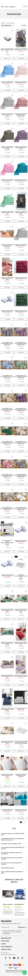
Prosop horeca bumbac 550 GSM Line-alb (21, 709)
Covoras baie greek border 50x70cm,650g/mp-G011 (7, 775)
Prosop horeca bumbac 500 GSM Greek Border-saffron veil (21, 643)
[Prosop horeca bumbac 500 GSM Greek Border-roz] (7, 169)
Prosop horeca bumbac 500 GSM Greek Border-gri (21, 245)
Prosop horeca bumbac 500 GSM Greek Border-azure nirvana (7, 643)
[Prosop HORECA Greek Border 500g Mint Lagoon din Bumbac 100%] (20, 365)
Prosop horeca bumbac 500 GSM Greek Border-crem (21, 82)
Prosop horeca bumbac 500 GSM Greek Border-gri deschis (7, 114)
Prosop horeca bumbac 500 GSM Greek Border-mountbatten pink (21, 114)
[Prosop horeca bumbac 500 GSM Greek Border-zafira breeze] (7, 730)
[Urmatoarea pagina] (25, 822)
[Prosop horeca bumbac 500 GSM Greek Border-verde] (20, 300)
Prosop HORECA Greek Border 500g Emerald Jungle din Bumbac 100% (7, 442)
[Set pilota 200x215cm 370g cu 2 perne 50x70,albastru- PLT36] (20, 894)
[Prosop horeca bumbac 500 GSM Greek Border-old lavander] (7, 136)
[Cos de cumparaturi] (26, 6)
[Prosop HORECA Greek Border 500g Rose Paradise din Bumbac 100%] (7, 464)
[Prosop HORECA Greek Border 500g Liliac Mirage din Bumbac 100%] (20, 332)
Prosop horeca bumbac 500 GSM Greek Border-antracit (21, 49)
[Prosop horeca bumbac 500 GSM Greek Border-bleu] (7, 71)
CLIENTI (3, 944)
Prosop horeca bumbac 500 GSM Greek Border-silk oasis (20, 676)
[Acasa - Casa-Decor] (9, 7)
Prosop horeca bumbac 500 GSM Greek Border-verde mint (7, 212)
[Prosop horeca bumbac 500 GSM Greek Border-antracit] (20, 38)
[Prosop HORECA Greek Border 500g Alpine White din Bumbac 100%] (20, 497)
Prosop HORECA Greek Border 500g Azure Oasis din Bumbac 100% (7, 376)
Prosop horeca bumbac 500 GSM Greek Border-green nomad (21, 610)
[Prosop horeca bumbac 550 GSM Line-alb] (20, 697)
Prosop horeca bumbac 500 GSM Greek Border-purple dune (7, 676)
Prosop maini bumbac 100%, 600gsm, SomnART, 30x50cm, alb (7, 49)
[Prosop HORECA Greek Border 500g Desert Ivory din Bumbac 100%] (20, 431)
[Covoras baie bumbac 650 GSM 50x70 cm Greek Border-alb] (20, 763)
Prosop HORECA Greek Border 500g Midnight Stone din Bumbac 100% (21, 475)
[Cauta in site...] (24, 6)
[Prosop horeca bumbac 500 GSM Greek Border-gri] (20, 234)
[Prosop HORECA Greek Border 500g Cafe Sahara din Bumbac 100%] (7, 497)
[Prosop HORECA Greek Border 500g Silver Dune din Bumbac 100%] (7, 332)
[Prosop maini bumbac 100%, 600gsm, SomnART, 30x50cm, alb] (7, 38)
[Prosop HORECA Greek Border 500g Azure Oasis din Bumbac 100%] (7, 365)
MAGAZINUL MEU (6, 938)
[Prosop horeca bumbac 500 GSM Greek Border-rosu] (20, 267)
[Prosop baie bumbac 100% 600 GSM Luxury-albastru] (20, 799)
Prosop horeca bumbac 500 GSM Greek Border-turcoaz (21, 180)
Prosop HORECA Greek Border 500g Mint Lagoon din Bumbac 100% (20, 376)
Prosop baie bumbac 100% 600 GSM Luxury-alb (7, 810)
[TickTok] (18, 958)
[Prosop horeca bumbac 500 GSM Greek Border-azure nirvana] (7, 631)
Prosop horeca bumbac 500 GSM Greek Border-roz (7, 180)
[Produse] (2, 7)
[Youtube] (14, 958)
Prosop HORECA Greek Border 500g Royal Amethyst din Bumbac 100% (21, 409)
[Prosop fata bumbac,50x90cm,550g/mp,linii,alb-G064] (20, 564)
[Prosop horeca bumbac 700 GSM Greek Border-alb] (7, 564)
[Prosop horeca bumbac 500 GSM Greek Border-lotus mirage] (7, 598)
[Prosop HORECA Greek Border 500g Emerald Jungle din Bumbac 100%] (7, 431)
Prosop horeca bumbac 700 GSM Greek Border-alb (7, 575)
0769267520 (6, 952)
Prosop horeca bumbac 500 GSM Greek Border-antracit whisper (7, 709)
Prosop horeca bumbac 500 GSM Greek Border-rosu (21, 278)
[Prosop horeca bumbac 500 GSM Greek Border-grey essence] (20, 201)
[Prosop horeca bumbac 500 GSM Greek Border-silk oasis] (20, 664)
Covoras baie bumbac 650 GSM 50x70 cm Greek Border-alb (21, 775)
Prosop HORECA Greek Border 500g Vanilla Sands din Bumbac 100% (7, 409)
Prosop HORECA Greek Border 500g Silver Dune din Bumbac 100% (7, 343)
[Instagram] (22, 958)
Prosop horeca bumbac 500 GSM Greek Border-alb (7, 311)
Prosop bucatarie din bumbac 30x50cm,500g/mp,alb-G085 (7, 541)
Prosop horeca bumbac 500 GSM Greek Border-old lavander (7, 147)
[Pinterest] (10, 958)
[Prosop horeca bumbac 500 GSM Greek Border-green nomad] (20, 598)
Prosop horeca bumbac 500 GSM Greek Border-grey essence (21, 212)
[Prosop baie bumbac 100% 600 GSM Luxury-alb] (7, 799)
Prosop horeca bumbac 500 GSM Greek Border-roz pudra (7, 278)
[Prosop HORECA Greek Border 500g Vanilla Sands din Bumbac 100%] (7, 398)
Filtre (24, 25)
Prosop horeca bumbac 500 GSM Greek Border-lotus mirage (7, 610)
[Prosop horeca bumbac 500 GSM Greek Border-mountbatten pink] (20, 103)
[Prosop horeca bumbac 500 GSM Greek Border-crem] (20, 71)
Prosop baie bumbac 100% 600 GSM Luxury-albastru (21, 810)
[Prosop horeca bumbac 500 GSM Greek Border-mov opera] (20, 136)
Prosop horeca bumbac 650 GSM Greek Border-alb (21, 541)
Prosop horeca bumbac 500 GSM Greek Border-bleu (7, 82)
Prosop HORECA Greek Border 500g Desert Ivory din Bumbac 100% (20, 442)
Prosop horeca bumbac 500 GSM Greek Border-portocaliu (7, 245)
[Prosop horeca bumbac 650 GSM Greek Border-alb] (20, 530)
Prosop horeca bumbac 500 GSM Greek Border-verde (21, 311)
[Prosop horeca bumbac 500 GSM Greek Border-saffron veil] (20, 631)
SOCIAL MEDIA (5, 941)
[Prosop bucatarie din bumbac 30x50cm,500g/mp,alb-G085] (7, 530)
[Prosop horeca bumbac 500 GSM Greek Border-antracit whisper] (7, 697)
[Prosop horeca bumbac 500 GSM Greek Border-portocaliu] (7, 234)
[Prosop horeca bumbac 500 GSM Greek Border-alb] (7, 300)
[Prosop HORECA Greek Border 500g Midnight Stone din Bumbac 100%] (20, 464)
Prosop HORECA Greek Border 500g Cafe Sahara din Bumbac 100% (7, 508)
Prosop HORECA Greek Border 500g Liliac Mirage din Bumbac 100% (21, 343)
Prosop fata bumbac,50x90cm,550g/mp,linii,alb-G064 (20, 576)
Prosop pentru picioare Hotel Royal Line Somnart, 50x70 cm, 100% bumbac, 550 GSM (20, 742)
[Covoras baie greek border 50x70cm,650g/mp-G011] (7, 763)
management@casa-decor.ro (9, 954)
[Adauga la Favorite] (12, 30)
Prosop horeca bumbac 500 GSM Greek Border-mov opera (21, 147)
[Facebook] (5, 958)
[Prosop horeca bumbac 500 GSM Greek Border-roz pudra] (7, 267)
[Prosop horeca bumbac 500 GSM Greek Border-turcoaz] (20, 169)
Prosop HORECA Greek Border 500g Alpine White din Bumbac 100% (20, 508)
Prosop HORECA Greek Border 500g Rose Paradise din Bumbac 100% (7, 475)
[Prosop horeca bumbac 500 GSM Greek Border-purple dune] (7, 664)
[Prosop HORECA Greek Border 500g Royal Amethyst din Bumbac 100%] (20, 398)
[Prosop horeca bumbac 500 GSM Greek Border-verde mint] (7, 201)
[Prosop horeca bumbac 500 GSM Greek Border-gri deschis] (7, 103)
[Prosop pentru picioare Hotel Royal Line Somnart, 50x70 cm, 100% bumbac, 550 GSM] (20, 730)
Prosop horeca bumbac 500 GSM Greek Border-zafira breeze (7, 742)
